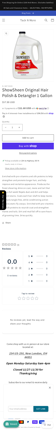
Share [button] (8, 222)
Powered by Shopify (34, 427)
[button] (3, 20)
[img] (9, 244)
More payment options (28, 153)
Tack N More (24, 427)
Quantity (5, 121)
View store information (15, 168)
